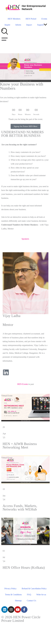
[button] (45, 25)
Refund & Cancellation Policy (34, 588)
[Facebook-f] (24, 609)
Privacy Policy (10, 588)
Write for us (41, 594)
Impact (29, 25)
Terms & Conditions (13, 594)
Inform (18, 25)
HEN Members (14, 19)
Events (44, 19)
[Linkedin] (4, 609)
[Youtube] (17, 609)
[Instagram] (11, 609)
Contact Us (31, 600)
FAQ (29, 594)
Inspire (7, 25)
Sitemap (18, 600)
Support (40, 25)
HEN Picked (31, 19)
